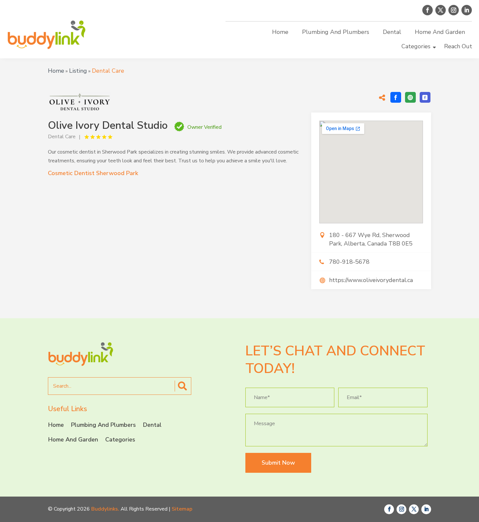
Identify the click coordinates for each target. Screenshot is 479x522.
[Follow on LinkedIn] (466, 10)
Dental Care (108, 71)
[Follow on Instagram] (453, 10)
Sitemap (182, 509)
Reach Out (458, 46)
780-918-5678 (349, 262)
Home (280, 32)
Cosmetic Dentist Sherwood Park (93, 173)
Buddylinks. (105, 509)
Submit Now (278, 463)
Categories (415, 46)
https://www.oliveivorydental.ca (371, 280)
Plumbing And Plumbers (335, 32)
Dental (392, 32)
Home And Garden (440, 32)
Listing (78, 71)
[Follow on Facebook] (427, 10)
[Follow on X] (440, 10)
